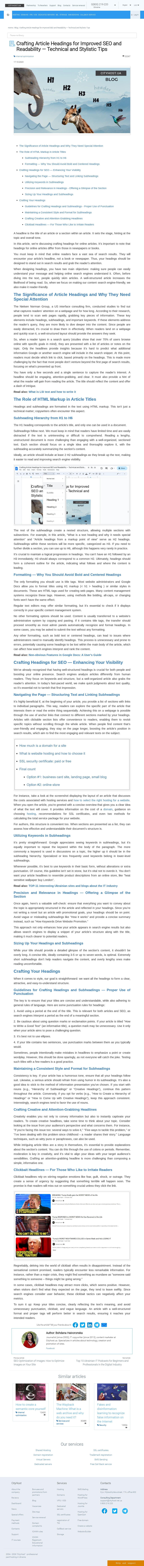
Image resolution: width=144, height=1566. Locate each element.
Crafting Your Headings (32, 200)
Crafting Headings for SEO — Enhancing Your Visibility (50, 170)
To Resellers (43, 5)
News (14, 1509)
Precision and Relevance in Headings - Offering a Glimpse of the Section (65, 188)
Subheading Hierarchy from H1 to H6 (45, 158)
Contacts (66, 5)
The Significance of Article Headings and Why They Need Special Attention (61, 145)
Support (53, 5)
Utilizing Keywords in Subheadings (44, 182)
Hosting (16, 15)
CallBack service (64, 1529)
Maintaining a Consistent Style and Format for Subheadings (58, 212)
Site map (36, 1512)
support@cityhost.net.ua (111, 1500)
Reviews (15, 1498)
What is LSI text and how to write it (52, 391)
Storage (63, 15)
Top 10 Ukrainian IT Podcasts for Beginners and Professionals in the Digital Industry (102, 1362)
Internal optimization (25, 56)
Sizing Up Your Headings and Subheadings (49, 194)
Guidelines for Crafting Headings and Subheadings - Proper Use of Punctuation (69, 206)
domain (107, 809)
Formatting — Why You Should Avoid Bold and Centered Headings (62, 164)
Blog (59, 5)
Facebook (50, 1348)
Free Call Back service (101, 1464)
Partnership (31, 5)
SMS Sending (73, 15)
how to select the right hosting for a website (102, 800)
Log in (136, 15)
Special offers (17, 1514)
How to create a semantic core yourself (31, 1407)
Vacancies (36, 1506)
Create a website (85, 1526)
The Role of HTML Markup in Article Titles (42, 152)
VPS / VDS (33, 15)
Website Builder (84, 1531)
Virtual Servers (43, 1459)
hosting (31, 813)
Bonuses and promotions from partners (39, 1492)
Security (102, 1425)
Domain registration (43, 1455)
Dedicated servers (46, 15)
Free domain (83, 1520)
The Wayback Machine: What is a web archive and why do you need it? (70, 1411)
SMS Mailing (83, 1489)
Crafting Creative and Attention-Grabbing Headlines (54, 218)
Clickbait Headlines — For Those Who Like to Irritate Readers (59, 224)
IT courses (16, 1540)
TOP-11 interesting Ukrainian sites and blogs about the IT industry (73, 885)
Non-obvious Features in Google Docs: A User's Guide (65, 655)
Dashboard (16, 1503)
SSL (57, 15)
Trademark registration (101, 1455)
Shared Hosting (43, 1450)
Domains (24, 15)
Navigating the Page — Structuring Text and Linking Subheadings (61, 176)
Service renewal (78, 5)
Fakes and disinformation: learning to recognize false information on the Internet (111, 1413)
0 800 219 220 (106, 1503)
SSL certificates (100, 1450)
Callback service (88, 15)
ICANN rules (37, 1531)
